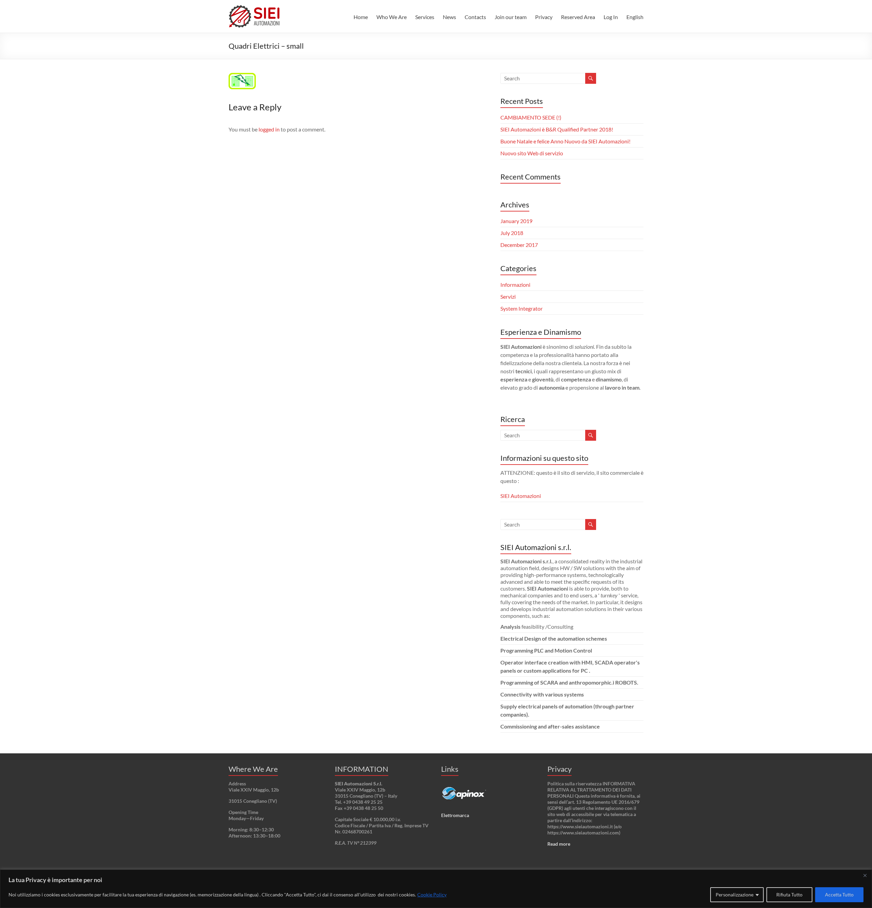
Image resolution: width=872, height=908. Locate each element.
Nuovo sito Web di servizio (531, 153)
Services (424, 17)
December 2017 (519, 244)
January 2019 (516, 221)
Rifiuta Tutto (789, 894)
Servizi (508, 296)
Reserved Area (578, 17)
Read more (558, 844)
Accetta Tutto (839, 894)
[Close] (865, 875)
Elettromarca (455, 815)
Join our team (511, 17)
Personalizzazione (734, 894)
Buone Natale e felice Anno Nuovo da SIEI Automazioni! (565, 141)
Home (361, 17)
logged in (269, 129)
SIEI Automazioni (520, 495)
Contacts (475, 17)
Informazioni (515, 284)
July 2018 (511, 233)
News (449, 17)
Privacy (543, 17)
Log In (611, 17)
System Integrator (521, 308)
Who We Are (391, 17)
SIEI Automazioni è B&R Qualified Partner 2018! (556, 129)
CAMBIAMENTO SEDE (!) (530, 117)
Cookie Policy (432, 894)
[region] (436, 889)
